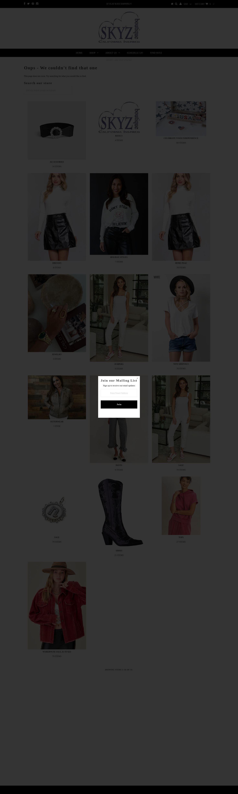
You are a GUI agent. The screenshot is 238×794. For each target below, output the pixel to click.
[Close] (137, 378)
